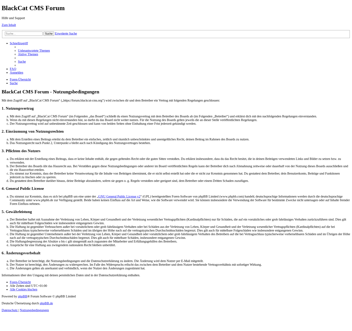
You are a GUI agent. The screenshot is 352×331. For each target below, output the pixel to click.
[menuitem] (34, 50)
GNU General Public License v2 (119, 196)
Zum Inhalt (9, 25)
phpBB (22, 296)
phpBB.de (46, 303)
